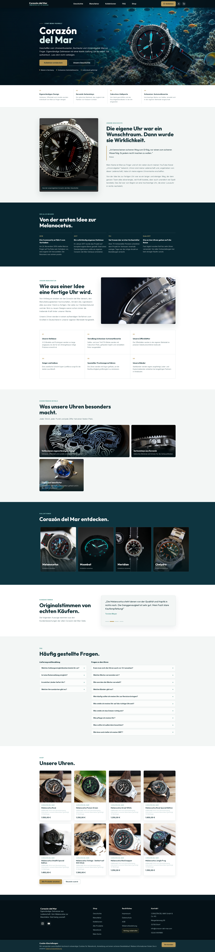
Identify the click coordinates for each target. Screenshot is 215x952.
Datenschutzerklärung (54, 949)
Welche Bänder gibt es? (103, 689)
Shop (134, 4)
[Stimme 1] (107, 621)
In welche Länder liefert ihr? (53, 682)
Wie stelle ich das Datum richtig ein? (108, 711)
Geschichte (78, 4)
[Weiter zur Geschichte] (173, 80)
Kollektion (170, 4)
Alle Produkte (98, 926)
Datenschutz (127, 918)
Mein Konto (97, 934)
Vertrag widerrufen (130, 931)
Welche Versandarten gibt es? (54, 689)
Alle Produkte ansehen (51, 882)
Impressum (126, 913)
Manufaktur (94, 4)
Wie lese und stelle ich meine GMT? (108, 732)
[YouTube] (49, 923)
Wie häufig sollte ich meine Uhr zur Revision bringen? (115, 696)
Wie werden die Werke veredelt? (107, 682)
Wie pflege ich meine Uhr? (104, 718)
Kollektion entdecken (53, 63)
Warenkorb (97, 930)
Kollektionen (110, 4)
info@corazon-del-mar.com (161, 928)
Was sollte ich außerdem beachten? (108, 725)
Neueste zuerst (72, 882)
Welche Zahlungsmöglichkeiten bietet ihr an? (60, 668)
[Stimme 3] (117, 621)
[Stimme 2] (112, 621)
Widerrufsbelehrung (129, 926)
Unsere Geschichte (81, 63)
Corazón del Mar (38, 3)
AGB (123, 922)
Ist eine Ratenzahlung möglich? (54, 675)
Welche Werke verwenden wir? (106, 675)
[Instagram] (42, 923)
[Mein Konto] (179, 4)
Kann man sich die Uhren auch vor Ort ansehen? (113, 668)
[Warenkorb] (184, 4)
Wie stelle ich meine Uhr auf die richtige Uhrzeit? (113, 704)
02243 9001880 (157, 933)
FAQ (124, 4)
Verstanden (168, 945)
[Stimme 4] (121, 621)
